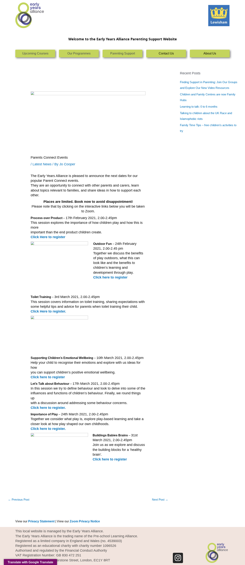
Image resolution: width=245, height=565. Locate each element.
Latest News (42, 164)
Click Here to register (48, 237)
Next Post (160, 499)
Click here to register (110, 459)
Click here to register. (48, 429)
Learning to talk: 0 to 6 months (198, 106)
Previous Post (18, 499)
